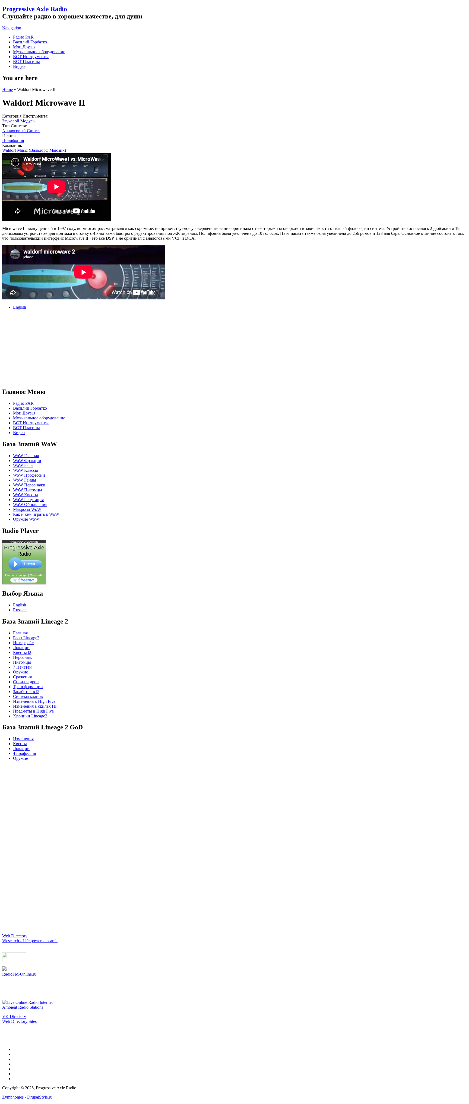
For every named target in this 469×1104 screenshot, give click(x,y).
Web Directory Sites (19, 1021)
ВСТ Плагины (26, 61)
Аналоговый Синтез (21, 130)
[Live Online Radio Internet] (27, 1002)
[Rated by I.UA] (14, 959)
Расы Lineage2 (26, 637)
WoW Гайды (24, 480)
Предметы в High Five (33, 711)
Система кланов (28, 696)
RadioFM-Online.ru (19, 974)
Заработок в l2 (26, 691)
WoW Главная (26, 455)
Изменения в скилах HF (35, 706)
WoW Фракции (27, 460)
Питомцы (22, 662)
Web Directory (14, 936)
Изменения (23, 738)
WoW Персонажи (29, 485)
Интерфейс (23, 642)
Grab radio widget (16, 575)
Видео (19, 66)
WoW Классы (25, 470)
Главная (20, 633)
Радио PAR (23, 37)
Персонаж (22, 657)
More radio (36, 575)
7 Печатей (22, 667)
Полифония (13, 140)
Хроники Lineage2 (30, 716)
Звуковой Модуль (18, 121)
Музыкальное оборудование (39, 51)
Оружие (20, 672)
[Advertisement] (234, 348)
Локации (21, 647)
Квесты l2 (22, 652)
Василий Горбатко (30, 42)
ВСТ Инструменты (31, 56)
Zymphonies (13, 1097)
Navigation (11, 28)
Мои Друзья (24, 47)
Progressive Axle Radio (34, 8)
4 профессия (24, 753)
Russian (20, 610)
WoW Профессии (29, 475)
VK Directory (14, 1016)
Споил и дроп (26, 681)
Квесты (20, 743)
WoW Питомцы (27, 490)
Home (7, 89)
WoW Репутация (28, 499)
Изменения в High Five (34, 701)
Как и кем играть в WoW (36, 514)
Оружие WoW (26, 519)
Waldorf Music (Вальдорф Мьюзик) (34, 150)
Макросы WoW (27, 509)
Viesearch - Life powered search (30, 940)
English (19, 307)
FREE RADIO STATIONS (24, 541)
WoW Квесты (25, 494)
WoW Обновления (30, 504)
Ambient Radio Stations (22, 1007)
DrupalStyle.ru (39, 1097)
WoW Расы (23, 465)
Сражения (22, 677)
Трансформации (28, 686)
